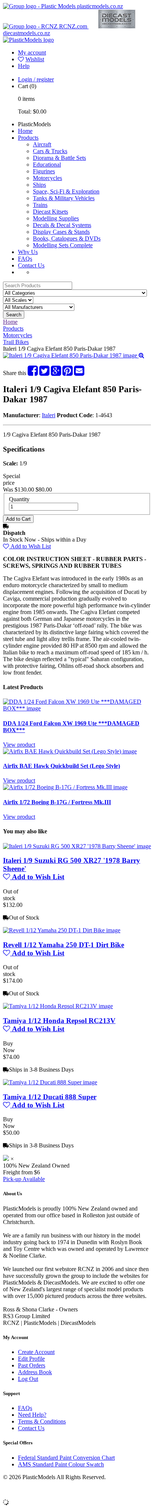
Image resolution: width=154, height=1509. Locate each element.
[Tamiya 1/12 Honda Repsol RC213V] (58, 1006)
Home (25, 131)
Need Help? (32, 1415)
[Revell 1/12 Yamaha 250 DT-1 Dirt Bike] (61, 930)
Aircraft (42, 144)
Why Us (28, 252)
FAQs (25, 258)
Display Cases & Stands (61, 232)
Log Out (28, 1379)
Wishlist (34, 59)
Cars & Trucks (50, 151)
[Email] (79, 373)
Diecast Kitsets (50, 211)
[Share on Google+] (56, 373)
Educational (47, 164)
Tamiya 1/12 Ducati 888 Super (49, 1097)
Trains (40, 205)
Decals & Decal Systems (62, 225)
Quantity (19, 499)
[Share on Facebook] (33, 373)
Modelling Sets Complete (63, 245)
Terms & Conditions (42, 1421)
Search (13, 314)
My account (32, 52)
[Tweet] (44, 373)
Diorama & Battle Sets (59, 158)
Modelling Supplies (56, 218)
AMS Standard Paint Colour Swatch (61, 1464)
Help (24, 66)
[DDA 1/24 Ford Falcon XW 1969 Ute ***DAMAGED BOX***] (77, 708)
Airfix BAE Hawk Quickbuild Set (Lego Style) (61, 766)
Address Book (35, 1372)
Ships (39, 185)
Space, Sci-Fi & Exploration (66, 191)
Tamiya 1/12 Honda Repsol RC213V (59, 1021)
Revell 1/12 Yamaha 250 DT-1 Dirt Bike (63, 945)
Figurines (44, 171)
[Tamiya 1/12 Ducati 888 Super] (50, 1082)
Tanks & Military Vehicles (64, 198)
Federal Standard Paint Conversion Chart (66, 1457)
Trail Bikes (16, 342)
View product (19, 744)
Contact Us (31, 265)
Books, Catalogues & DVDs (67, 238)
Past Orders (31, 1365)
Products (28, 137)
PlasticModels (34, 124)
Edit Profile (31, 1358)
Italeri (48, 415)
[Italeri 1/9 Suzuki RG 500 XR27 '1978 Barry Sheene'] (77, 846)
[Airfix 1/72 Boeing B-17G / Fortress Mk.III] (65, 787)
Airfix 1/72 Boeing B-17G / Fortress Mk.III (57, 802)
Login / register (36, 79)
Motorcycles (47, 178)
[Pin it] (67, 373)
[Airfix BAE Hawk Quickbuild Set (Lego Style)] (70, 751)
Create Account (36, 1352)
